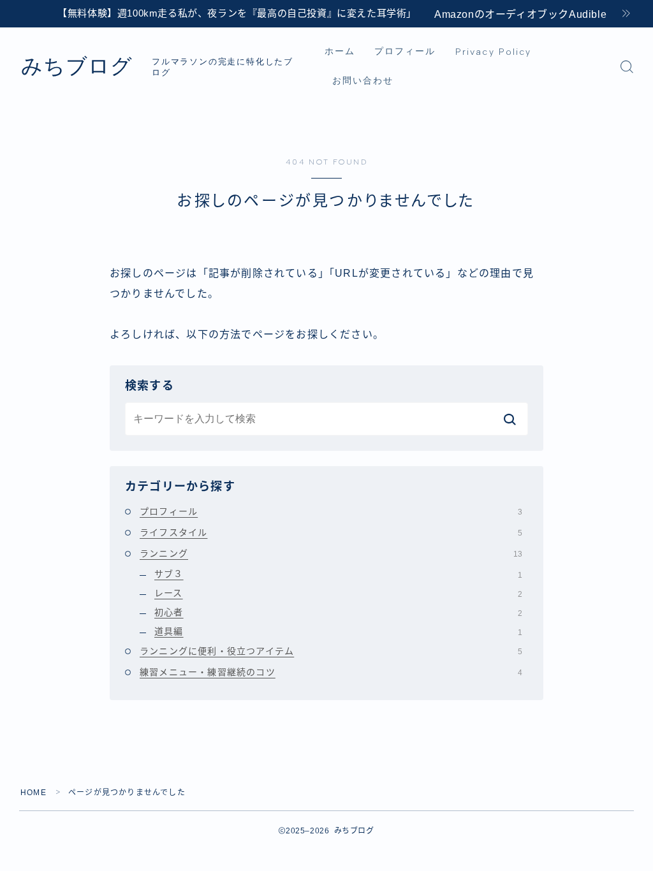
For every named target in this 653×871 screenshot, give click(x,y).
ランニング (331, 553)
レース (338, 593)
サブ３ (338, 574)
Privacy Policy (493, 52)
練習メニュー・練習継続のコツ (331, 672)
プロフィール (405, 51)
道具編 (338, 631)
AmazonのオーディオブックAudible (520, 14)
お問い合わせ (363, 80)
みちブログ (77, 66)
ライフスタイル (331, 532)
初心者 (338, 612)
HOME (33, 792)
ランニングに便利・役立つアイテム (331, 651)
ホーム (340, 51)
